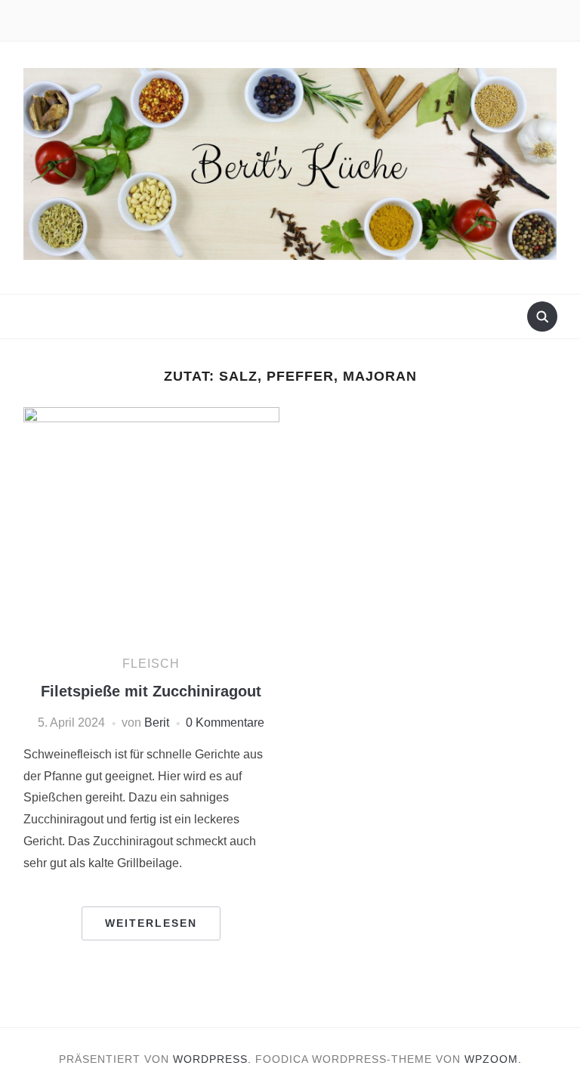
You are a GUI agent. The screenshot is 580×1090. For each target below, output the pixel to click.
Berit (156, 722)
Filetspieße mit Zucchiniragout (151, 691)
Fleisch (151, 663)
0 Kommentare (225, 722)
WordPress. (212, 1059)
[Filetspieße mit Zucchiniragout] (151, 523)
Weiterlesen (151, 923)
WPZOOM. (493, 1059)
